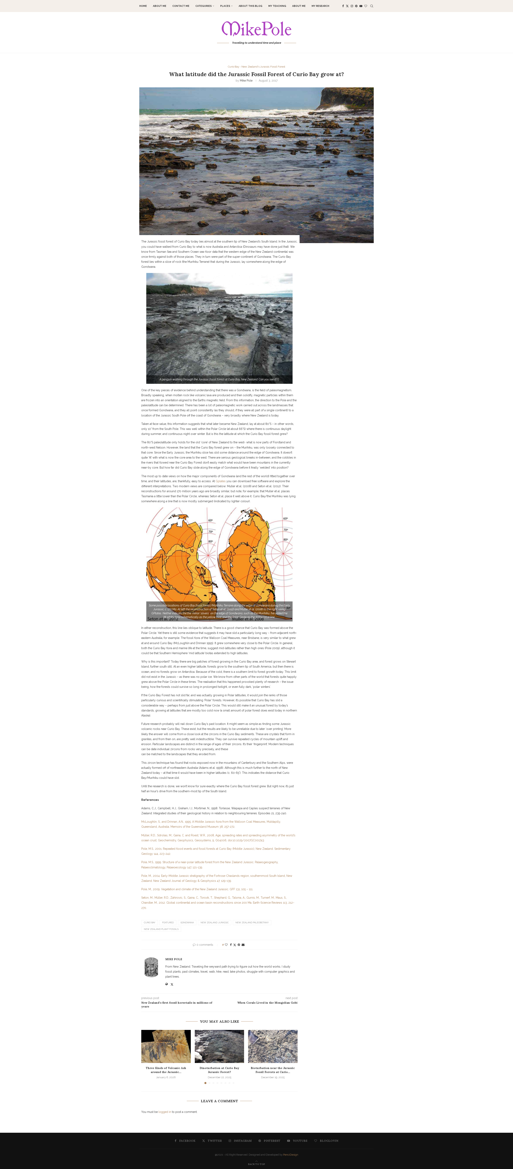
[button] (146, 1056)
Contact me (180, 6)
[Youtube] (361, 6)
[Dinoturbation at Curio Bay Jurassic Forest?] (219, 1046)
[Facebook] (343, 6)
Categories (203, 6)
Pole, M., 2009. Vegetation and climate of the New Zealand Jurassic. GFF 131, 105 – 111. (197, 889)
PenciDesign (290, 1154)
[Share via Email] (243, 944)
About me (159, 6)
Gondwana (187, 922)
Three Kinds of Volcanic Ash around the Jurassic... (166, 1070)
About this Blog (250, 6)
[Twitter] (347, 6)
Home (143, 6)
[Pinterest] (356, 6)
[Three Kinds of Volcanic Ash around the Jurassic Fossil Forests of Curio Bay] (166, 1046)
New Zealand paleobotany (252, 922)
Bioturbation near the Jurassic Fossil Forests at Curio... (273, 1070)
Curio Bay (149, 922)
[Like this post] (226, 944)
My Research (320, 6)
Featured (168, 922)
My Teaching (277, 6)
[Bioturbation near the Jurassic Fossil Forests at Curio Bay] (273, 1046)
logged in (165, 1111)
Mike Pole (246, 80)
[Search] (372, 6)
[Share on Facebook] (231, 944)
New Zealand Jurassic (215, 922)
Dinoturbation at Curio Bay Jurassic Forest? (219, 1070)
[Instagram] (352, 6)
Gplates (221, 481)
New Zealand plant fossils (161, 929)
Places (225, 6)
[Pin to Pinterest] (239, 944)
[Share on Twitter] (234, 945)
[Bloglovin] (365, 6)
